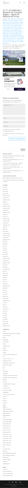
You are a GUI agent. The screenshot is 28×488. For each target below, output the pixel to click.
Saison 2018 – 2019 (7, 434)
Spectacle (5, 451)
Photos (9, 46)
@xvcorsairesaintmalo (18, 19)
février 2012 (5, 296)
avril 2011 (5, 304)
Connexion (5, 469)
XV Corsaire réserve (19, 38)
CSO (4, 356)
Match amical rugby (7, 390)
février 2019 (5, 254)
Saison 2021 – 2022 (7, 438)
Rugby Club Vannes (7, 409)
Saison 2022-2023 (11, 38)
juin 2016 (5, 271)
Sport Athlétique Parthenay (9, 455)
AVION (4, 344)
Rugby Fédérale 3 (6, 415)
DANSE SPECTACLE (7, 360)
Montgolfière (5, 392)
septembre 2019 (6, 239)
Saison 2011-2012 (7, 430)
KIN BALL (5, 381)
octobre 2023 (6, 204)
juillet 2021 (5, 229)
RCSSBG (4, 400)
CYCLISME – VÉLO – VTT (8, 358)
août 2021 (5, 227)
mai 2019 (5, 248)
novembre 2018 (6, 258)
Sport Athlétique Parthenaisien (9, 453)
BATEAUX (5, 350)
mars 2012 (5, 294)
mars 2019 (5, 252)
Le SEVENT (5, 386)
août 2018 (5, 265)
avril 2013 (5, 292)
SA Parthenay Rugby (7, 419)
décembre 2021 (6, 218)
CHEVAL (4, 352)
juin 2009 (5, 313)
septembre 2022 (6, 212)
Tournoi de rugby (6, 459)
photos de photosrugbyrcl (12, 28)
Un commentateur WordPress (9, 180)
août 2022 (5, 214)
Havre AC (8, 22)
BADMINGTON (6, 346)
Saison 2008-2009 (7, 423)
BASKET (4, 348)
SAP (4, 446)
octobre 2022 (6, 210)
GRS (4, 367)
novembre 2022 (6, 208)
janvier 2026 (5, 193)
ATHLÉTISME (6, 342)
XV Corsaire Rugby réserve (8, 40)
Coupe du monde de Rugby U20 (10, 354)
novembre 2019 (6, 235)
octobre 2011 (6, 298)
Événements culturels (7, 365)
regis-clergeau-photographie (16, 35)
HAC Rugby (14, 45)
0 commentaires (16, 48)
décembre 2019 (6, 233)
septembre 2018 (6, 262)
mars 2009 (5, 319)
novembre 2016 (6, 269)
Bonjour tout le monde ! (17, 178)
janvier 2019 (5, 256)
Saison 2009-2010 (7, 426)
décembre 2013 (6, 286)
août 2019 (5, 241)
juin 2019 (5, 246)
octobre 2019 (6, 237)
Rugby (13, 46)
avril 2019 (5, 250)
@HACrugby (10, 19)
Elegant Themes (13, 484)
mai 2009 (5, 315)
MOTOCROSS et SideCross (9, 394)
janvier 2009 (5, 323)
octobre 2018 (6, 260)
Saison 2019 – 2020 (7, 436)
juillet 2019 (5, 244)
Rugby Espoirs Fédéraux (8, 411)
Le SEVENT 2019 (6, 388)
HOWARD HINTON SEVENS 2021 (10, 377)
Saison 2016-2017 (7, 432)
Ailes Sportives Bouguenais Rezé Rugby (11, 333)
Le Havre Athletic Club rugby (17, 22)
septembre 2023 (6, 206)
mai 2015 (5, 279)
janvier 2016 (5, 275)
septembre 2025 (6, 199)
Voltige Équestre (6, 463)
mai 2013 (5, 290)
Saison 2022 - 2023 (7, 48)
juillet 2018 (5, 267)
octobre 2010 (6, 309)
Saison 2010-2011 (7, 428)
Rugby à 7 (5, 407)
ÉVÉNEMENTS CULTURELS (9, 363)
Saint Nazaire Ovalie (7, 421)
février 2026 (5, 191)
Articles (4, 337)
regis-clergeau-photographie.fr (9, 36)
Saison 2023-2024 (7, 442)
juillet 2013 (5, 288)
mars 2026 (5, 189)
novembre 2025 (6, 195)
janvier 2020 (5, 231)
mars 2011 (5, 307)
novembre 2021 (6, 220)
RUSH (4, 417)
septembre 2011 (6, 300)
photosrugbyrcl (6, 35)
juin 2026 (5, 187)
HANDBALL (5, 373)
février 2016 (5, 273)
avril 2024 (5, 202)
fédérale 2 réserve (13, 20)
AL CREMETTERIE (7, 335)
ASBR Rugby (5, 339)
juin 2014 (5, 281)
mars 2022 (5, 216)
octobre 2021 (6, 223)
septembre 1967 (6, 325)
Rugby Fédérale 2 (19, 46)
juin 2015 (5, 277)
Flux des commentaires (8, 473)
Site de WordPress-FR (7, 475)
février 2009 (5, 321)
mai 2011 (5, 302)
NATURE (5, 396)
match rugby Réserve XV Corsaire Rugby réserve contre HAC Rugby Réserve (12, 27)
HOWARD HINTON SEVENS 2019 (10, 375)
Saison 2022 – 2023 (7, 440)
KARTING (5, 379)
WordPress (14, 486)
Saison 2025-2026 (7, 444)
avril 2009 (5, 317)
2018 (4, 331)
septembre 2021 (6, 225)
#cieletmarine (6, 20)
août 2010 (5, 311)
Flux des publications (7, 471)
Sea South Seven (6, 449)
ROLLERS (5, 402)
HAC (19, 20)
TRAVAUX (5, 461)
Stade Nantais (6, 457)
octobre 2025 (6, 197)
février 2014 (5, 283)
